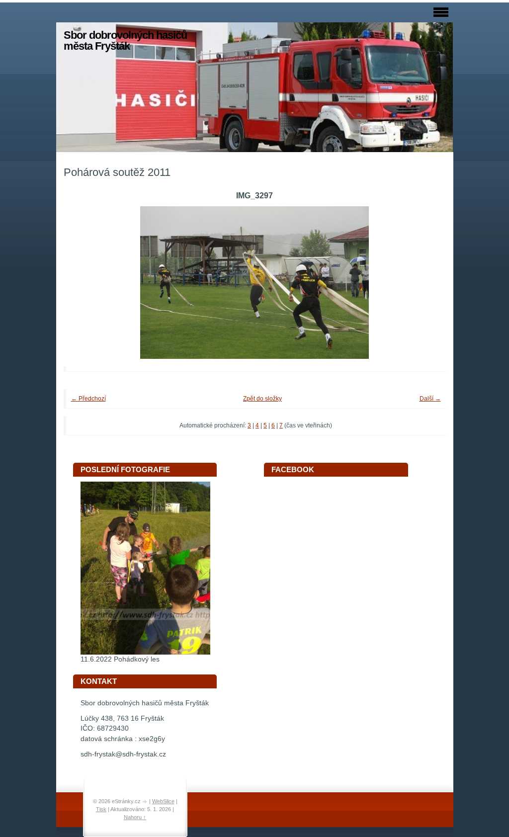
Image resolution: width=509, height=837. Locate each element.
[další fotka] (425, 282)
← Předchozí (88, 398)
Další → (430, 398)
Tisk (101, 809)
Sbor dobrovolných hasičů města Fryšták (125, 40)
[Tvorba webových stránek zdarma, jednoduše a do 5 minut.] (145, 802)
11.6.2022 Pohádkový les (120, 659)
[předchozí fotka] (85, 282)
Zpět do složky (262, 398)
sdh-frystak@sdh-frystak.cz (123, 754)
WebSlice (163, 801)
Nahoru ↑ (135, 817)
